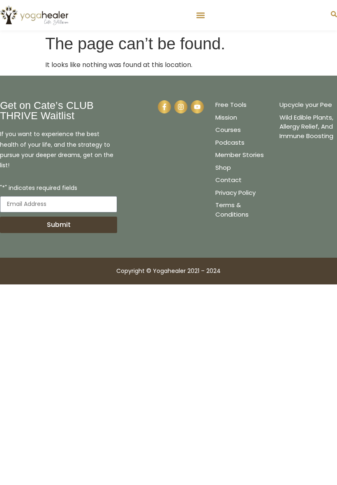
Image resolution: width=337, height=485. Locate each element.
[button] (200, 15)
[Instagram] (180, 106)
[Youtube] (197, 106)
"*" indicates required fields (38, 188)
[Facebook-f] (164, 106)
